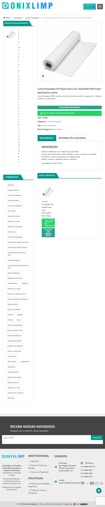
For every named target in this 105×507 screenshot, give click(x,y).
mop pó (10, 315)
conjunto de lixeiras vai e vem (17, 254)
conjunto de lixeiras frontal (17, 247)
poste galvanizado (14, 341)
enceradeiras (12, 283)
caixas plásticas (13, 190)
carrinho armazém (14, 195)
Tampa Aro (11, 367)
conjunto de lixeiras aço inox (18, 242)
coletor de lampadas (15, 227)
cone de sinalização (15, 237)
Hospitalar (18, 18)
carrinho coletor (13, 201)
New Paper (57, 129)
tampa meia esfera (14, 377)
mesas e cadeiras (14, 309)
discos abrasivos (14, 273)
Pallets (10, 320)
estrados (24, 283)
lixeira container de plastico (18, 299)
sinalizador (25, 362)
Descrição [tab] (46, 138)
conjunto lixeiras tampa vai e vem (18, 267)
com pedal (11, 232)
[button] (28, 23)
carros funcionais (14, 216)
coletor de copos (14, 221)
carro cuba (11, 211)
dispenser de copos (15, 278)
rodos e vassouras (14, 351)
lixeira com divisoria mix (16, 294)
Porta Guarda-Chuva (15, 330)
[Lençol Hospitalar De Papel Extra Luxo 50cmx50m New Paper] (11, 34)
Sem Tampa (12, 362)
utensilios (11, 398)
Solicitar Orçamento (69, 107)
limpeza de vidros (14, 289)
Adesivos (11, 185)
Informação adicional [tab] (72, 138)
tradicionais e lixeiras (15, 393)
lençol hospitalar (49, 125)
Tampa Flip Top (13, 372)
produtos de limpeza (15, 346)
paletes (20, 315)
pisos (19, 320)
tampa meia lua (13, 382)
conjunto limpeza (14, 260)
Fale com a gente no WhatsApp (59, 113)
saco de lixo (12, 356)
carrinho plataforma (15, 206)
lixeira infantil (12, 304)
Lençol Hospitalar (32, 18)
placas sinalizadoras (15, 325)
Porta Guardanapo (14, 336)
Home (8, 18)
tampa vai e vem (14, 388)
